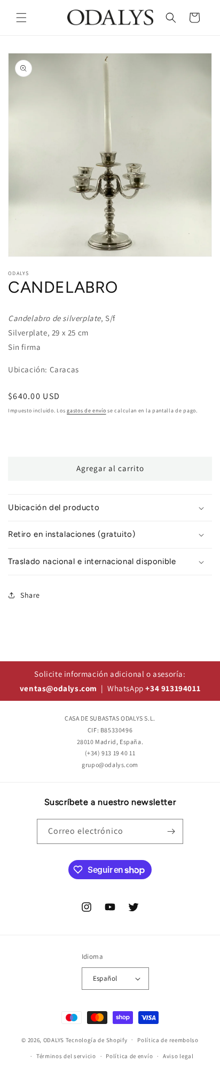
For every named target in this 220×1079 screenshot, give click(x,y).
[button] (21, 17)
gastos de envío (86, 410)
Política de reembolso (168, 1040)
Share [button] (30, 595)
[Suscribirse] (171, 831)
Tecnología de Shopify (97, 1039)
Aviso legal (178, 1056)
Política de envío (129, 1056)
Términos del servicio (66, 1056)
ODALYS (53, 1039)
